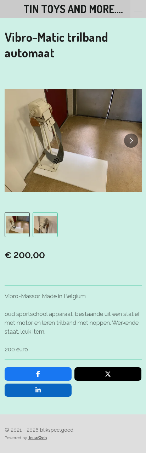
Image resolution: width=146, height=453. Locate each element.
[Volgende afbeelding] (131, 141)
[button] (17, 224)
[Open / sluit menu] (138, 9)
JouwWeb (37, 437)
